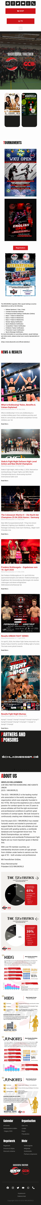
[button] (20, 28)
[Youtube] (23, 3)
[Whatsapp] (28, 3)
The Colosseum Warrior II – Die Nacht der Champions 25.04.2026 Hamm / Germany (20, 516)
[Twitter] (18, 3)
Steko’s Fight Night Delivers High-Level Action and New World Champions (19, 462)
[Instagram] (13, 3)
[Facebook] (7, 3)
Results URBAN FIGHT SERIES (14, 636)
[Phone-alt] (33, 3)
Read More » (5, 424)
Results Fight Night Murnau (13, 714)
